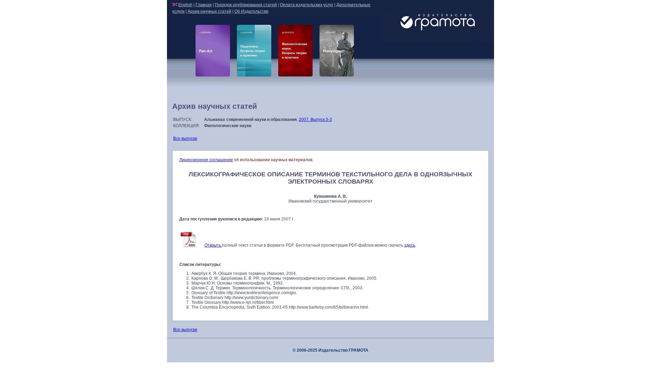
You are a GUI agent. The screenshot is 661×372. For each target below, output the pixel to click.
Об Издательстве (251, 11)
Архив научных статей (209, 11)
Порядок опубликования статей (246, 4)
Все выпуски (185, 138)
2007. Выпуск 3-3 (315, 119)
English (185, 4)
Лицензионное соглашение (206, 159)
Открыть (213, 245)
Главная (204, 4)
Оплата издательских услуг (306, 4)
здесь (409, 245)
